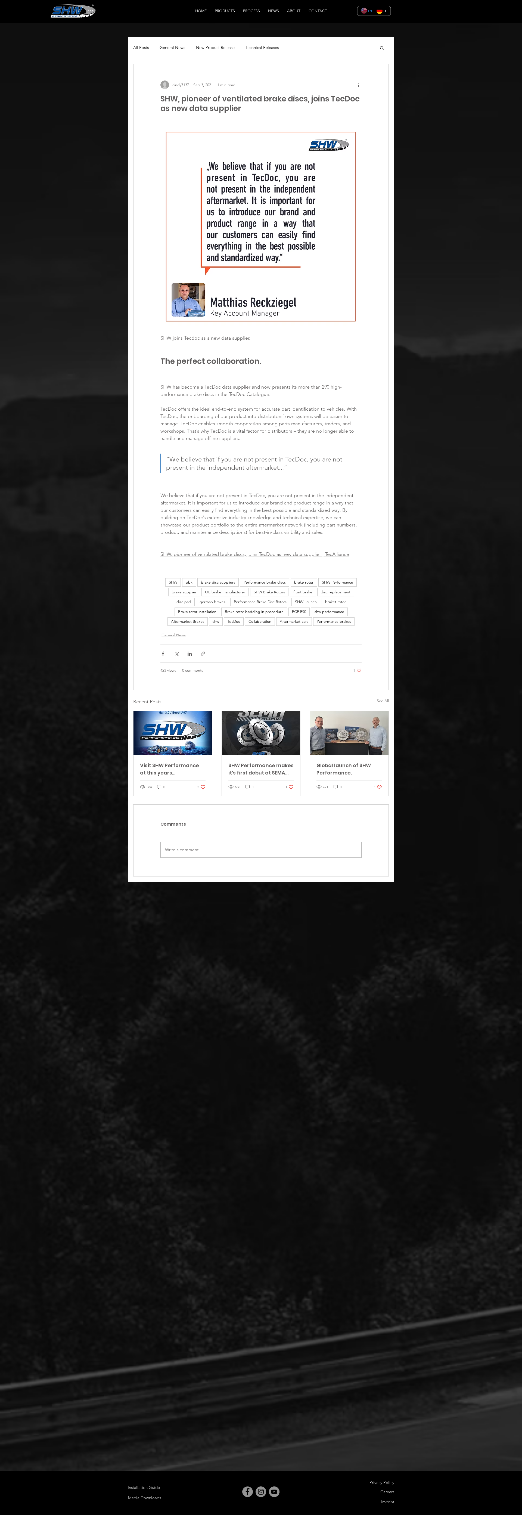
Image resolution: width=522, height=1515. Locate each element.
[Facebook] (247, 1491)
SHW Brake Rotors (269, 592)
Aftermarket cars (294, 621)
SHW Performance (337, 582)
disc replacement (335, 592)
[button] (381, 47)
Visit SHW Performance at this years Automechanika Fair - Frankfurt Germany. (169, 769)
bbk (189, 582)
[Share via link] (203, 653)
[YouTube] (274, 1491)
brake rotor (303, 582)
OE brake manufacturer (225, 592)
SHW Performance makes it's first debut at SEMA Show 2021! (261, 769)
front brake (302, 592)
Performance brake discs (265, 582)
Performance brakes (334, 621)
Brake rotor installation (197, 611)
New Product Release (215, 47)
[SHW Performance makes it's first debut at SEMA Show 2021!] (261, 733)
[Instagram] (261, 1491)
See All (383, 700)
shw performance (329, 611)
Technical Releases (262, 47)
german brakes (212, 601)
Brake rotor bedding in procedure (254, 611)
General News (172, 47)
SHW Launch (306, 601)
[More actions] (358, 85)
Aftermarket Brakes (187, 621)
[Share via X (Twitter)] (176, 653)
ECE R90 (299, 611)
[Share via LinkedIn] (189, 653)
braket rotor (335, 601)
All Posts (141, 47)
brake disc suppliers (218, 582)
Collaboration (259, 621)
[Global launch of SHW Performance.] (349, 733)
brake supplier (184, 592)
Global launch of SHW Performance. (343, 769)
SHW (173, 582)
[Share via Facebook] (163, 653)
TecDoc (234, 621)
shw (216, 621)
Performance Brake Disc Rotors (260, 601)
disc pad (183, 601)
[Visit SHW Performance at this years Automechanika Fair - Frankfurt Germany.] (172, 733)
